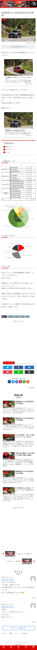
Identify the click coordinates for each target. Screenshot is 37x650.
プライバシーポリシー (22, 642)
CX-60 (5, 316)
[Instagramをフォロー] (16, 381)
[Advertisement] (18, 528)
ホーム (9, 642)
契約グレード (9, 146)
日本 (23, 316)
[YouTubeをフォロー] (20, 381)
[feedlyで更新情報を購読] (24, 381)
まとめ (7, 152)
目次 (7, 143)
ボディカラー (9, 149)
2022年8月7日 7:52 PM (7, 607)
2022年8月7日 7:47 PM (7, 580)
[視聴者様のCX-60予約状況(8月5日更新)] (29, 367)
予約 (28, 316)
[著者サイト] (9, 381)
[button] (31, 343)
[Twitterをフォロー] (13, 381)
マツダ (11, 316)
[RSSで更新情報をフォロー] (27, 381)
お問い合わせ (19, 644)
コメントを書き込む (19, 628)
